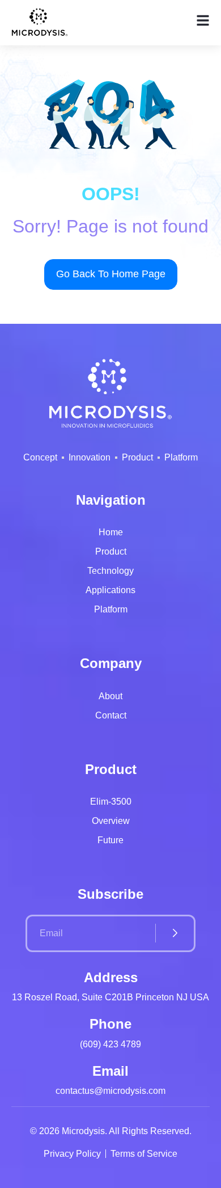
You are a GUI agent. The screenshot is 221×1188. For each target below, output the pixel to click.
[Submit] (175, 933)
